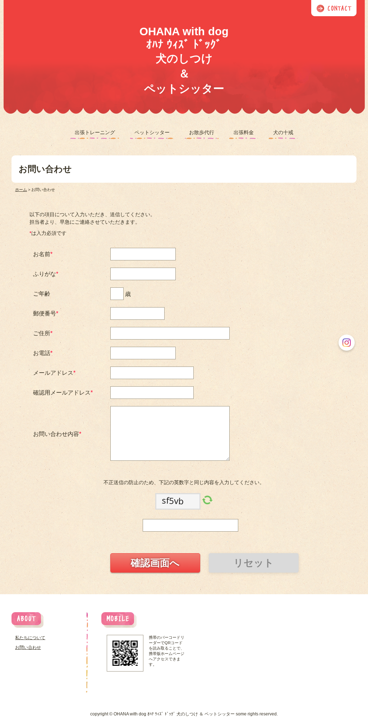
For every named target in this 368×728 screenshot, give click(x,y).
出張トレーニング (95, 132)
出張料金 (244, 132)
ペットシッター (152, 132)
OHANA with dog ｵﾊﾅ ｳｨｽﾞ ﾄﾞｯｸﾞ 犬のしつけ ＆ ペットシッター (184, 60)
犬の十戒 (283, 132)
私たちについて (30, 637)
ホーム (21, 189)
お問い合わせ (28, 647)
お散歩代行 (201, 132)
